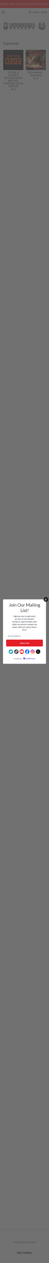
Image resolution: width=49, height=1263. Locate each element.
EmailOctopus (30, 658)
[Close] (46, 599)
